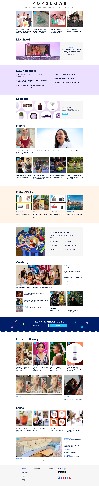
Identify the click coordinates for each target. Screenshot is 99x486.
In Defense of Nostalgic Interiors (39, 429)
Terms (23, 473)
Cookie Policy (24, 480)
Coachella (66, 270)
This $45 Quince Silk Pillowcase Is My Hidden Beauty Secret (71, 446)
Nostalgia (35, 427)
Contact (23, 476)
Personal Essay (67, 265)
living (20, 408)
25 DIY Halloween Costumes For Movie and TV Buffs (57, 309)
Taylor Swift (66, 281)
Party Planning (19, 285)
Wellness (44, 7)
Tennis (38, 149)
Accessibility (24, 471)
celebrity (22, 262)
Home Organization (71, 427)
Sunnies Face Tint (55, 249)
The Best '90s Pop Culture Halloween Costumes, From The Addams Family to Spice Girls (35, 301)
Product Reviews (19, 149)
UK (46, 469)
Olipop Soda (54, 241)
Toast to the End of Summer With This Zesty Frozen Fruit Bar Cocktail (23, 430)
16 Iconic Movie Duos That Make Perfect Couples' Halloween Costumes (33, 308)
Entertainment (28, 7)
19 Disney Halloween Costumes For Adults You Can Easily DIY (73, 310)
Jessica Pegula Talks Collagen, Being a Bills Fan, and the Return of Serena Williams (58, 151)
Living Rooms (19, 458)
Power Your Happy (37, 469)
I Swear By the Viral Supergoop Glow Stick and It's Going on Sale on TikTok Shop (40, 215)
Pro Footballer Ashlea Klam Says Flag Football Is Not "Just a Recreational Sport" (41, 177)
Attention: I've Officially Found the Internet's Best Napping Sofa (32, 460)
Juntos (69, 7)
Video (73, 7)
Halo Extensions (70, 249)
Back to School (53, 427)
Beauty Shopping (70, 365)
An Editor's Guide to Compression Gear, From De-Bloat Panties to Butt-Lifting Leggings (25, 152)
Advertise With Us (25, 472)
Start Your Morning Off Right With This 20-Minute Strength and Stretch (75, 177)
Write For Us (24, 469)
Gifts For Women (19, 211)
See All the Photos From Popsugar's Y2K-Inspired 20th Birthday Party (34, 287)
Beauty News (35, 211)
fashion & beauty (27, 339)
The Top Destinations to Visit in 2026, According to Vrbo (71, 457)
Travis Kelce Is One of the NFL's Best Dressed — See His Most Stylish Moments (23, 31)
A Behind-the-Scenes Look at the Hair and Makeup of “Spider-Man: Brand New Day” (73, 399)
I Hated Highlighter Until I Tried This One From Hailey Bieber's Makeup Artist (40, 31)
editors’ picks (24, 192)
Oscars (65, 275)
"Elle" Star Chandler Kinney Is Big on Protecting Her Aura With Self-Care (40, 369)
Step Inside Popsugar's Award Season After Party (73, 278)
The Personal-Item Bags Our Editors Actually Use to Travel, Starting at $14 (58, 214)
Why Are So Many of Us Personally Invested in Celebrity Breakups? (56, 31)
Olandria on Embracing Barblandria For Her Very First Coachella (72, 272)
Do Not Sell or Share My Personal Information (27, 479)
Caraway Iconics (71, 245)
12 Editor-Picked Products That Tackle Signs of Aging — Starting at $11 (74, 369)
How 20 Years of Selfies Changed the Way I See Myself (30, 398)
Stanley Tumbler (55, 245)
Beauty (39, 7)
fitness (20, 125)
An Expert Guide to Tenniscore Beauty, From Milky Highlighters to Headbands (56, 370)
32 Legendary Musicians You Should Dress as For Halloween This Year (33, 294)
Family (58, 7)
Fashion (34, 7)
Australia (47, 471)
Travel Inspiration (54, 211)
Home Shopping (67, 449)
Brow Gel (68, 241)
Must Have (64, 7)
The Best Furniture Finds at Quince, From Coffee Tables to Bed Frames (72, 451)
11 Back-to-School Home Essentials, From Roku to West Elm (58, 430)
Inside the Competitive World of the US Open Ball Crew (57, 176)
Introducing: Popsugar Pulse (69, 267)
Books (49, 7)
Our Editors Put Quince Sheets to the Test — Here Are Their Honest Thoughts (72, 440)
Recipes (17, 427)
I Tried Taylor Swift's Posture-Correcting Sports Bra (23, 176)
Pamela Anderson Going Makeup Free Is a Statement (74, 30)
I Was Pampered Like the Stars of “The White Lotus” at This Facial (23, 369)
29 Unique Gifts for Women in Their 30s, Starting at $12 (24, 213)
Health (54, 7)
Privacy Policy (24, 475)
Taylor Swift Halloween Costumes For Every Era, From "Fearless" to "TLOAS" (72, 283)
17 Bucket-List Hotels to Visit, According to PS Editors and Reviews (74, 214)
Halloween (25, 299)
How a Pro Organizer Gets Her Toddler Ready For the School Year (74, 430)
